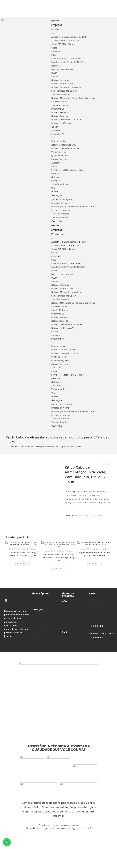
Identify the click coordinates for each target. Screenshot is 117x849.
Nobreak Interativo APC (62, 83)
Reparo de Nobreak (60, 210)
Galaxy (54, 126)
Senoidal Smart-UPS (60, 94)
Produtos (57, 29)
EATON (54, 76)
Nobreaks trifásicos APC (62, 123)
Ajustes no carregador (61, 199)
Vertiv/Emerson (58, 152)
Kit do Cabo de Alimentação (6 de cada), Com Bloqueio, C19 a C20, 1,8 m (51, 446)
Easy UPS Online (59, 101)
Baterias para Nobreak (62, 69)
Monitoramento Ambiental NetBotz (68, 62)
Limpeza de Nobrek (60, 203)
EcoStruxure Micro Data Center (66, 58)
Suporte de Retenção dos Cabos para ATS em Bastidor (94, 554)
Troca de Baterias (59, 217)
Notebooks (56, 177)
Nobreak (55, 65)
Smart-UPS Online (59, 105)
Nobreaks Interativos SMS (63, 144)
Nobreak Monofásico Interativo (66, 87)
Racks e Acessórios (60, 159)
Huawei (54, 191)
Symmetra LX (57, 108)
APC (53, 33)
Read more (22, 563)
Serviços (56, 195)
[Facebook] (15, 7)
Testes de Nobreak (60, 213)
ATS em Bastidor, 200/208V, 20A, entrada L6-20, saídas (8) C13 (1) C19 (58, 557)
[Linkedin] (9, 7)
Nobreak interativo (60, 80)
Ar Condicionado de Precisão (65, 40)
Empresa (56, 25)
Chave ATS (56, 51)
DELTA (54, 72)
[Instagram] (4, 7)
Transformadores (59, 184)
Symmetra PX (57, 134)
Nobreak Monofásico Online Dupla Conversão (73, 98)
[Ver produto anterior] (104, 463)
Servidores (56, 180)
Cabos (54, 47)
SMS (53, 137)
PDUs (53, 55)
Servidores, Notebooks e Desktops (67, 170)
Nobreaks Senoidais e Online (65, 148)
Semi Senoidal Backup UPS (64, 90)
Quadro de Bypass (60, 155)
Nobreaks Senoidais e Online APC (67, 119)
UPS (53, 187)
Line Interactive (58, 141)
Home (55, 20)
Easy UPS (55, 130)
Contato (56, 221)
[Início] (6, 446)
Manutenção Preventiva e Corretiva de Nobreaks (74, 206)
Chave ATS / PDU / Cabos (63, 44)
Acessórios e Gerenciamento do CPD (68, 37)
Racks (54, 166)
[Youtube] (4, 12)
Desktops (55, 173)
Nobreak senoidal (59, 112)
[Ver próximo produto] (109, 463)
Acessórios (56, 162)
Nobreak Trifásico (59, 116)
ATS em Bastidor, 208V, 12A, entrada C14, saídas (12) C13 (22, 554)
